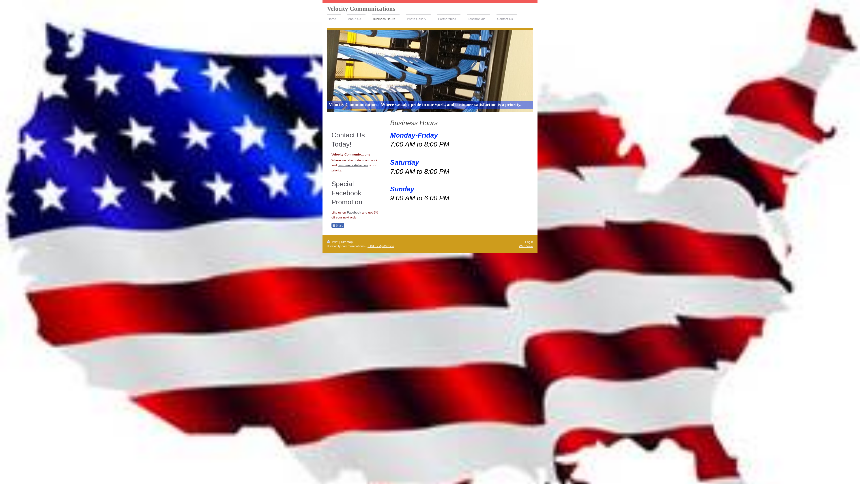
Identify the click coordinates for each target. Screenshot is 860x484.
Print (335, 242)
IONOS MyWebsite (381, 246)
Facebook (354, 212)
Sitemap (347, 242)
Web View (526, 246)
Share (339, 225)
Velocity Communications (361, 8)
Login (529, 242)
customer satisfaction (353, 165)
